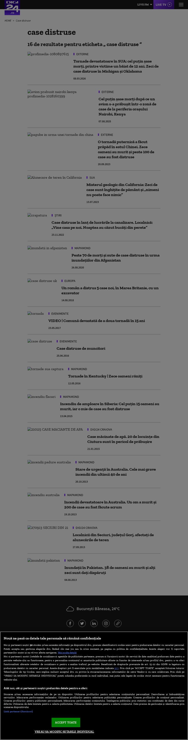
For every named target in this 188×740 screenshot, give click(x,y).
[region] (94, 685)
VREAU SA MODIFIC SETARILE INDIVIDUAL (64, 731)
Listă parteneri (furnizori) (18, 711)
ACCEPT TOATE (66, 722)
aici (116, 668)
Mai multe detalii (67, 652)
